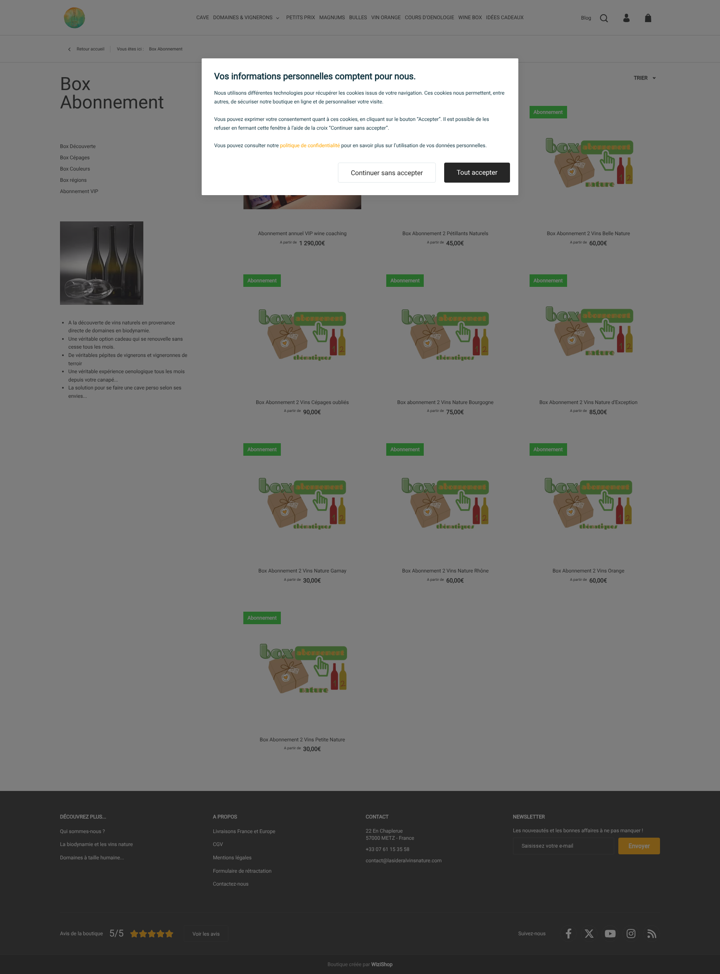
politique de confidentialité (310, 145)
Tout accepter (477, 172)
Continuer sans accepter (387, 173)
